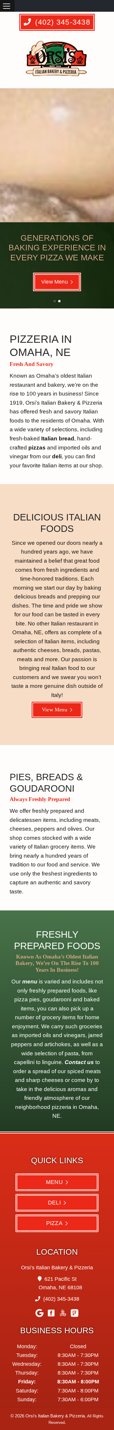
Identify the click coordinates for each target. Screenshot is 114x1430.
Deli (54, 1202)
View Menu (54, 282)
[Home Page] (57, 61)
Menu (54, 1182)
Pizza (54, 1223)
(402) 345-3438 (61, 22)
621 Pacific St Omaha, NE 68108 (60, 1283)
